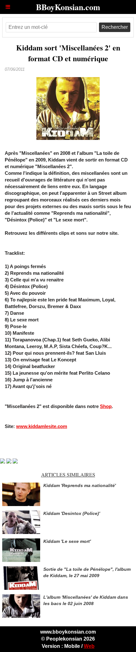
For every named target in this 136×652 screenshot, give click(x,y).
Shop (106, 406)
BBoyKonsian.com (68, 7)
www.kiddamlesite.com (41, 426)
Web (89, 646)
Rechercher (115, 27)
